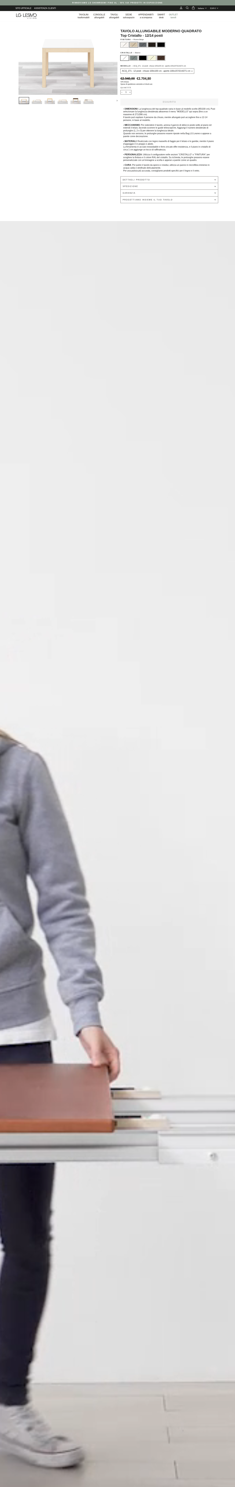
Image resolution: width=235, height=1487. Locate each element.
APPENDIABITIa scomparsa (146, 16)
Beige (152, 58)
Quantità (125, 88)
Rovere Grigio (143, 44)
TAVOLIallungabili (114, 16)
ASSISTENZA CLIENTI (45, 8)
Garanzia (129, 193)
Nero (143, 58)
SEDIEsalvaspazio (128, 16)
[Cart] (192, 8)
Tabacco (161, 58)
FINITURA (132, 39)
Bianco (124, 58)
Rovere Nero (161, 44)
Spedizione (130, 186)
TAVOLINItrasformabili (83, 16)
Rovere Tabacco (152, 44)
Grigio (134, 58)
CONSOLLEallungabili (99, 16)
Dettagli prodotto (136, 180)
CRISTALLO (130, 53)
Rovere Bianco (124, 44)
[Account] (180, 8)
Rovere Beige (134, 44)
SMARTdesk (161, 16)
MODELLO (153, 66)
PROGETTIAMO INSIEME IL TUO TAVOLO (148, 200)
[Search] (186, 8)
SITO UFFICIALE (23, 8)
